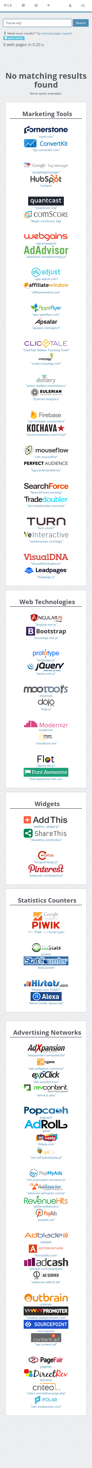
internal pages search (57, 33)
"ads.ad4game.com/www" (46, 1068)
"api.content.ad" (46, 1344)
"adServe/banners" (46, 1206)
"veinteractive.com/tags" (46, 541)
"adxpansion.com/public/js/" (46, 1055)
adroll (46, 1131)
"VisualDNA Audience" (46, 563)
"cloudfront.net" (46, 743)
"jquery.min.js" (46, 673)
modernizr (46, 730)
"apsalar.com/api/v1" (46, 328)
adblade (46, 1242)
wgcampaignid (46, 243)
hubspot (46, 185)
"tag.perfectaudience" (46, 470)
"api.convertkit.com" (46, 150)
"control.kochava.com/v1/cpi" (46, 434)
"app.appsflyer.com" (46, 314)
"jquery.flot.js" (46, 765)
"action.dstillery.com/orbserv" (46, 385)
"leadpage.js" (46, 577)
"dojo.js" (46, 709)
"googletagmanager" (46, 172)
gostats (46, 954)
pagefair (46, 1366)
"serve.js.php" (46, 1095)
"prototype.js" (46, 660)
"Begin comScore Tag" (46, 221)
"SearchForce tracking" (46, 492)
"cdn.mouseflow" (46, 457)
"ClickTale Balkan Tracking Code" (46, 350)
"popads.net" (46, 1220)
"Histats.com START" (46, 990)
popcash (46, 1117)
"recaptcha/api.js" (46, 862)
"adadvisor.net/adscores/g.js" (46, 256)
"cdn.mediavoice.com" (46, 1406)
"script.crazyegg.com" (46, 363)
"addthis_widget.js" (46, 826)
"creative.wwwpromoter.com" (46, 1317)
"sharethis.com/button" (46, 840)
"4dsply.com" (46, 1144)
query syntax (15, 38)
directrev (46, 1380)
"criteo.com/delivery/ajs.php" (46, 1393)
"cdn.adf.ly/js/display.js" (46, 1157)
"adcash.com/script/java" (46, 1268)
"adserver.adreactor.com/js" (46, 1193)
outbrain (46, 1304)
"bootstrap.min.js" (46, 638)
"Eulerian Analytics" (46, 399)
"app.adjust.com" (46, 279)
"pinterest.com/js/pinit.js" (46, 875)
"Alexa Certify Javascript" (46, 1003)
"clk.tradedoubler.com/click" (46, 506)
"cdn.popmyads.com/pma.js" (46, 1180)
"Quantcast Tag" (46, 208)
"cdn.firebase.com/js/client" (46, 421)
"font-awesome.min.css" (46, 779)
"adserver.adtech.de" (46, 1282)
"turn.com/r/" (46, 528)
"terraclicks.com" (46, 1255)
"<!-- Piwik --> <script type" (46, 932)
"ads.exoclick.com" (46, 1082)
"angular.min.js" (46, 624)
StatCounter (46, 967)
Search (81, 23)
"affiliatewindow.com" (46, 292)
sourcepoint (46, 1331)
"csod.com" (46, 136)
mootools (46, 696)
